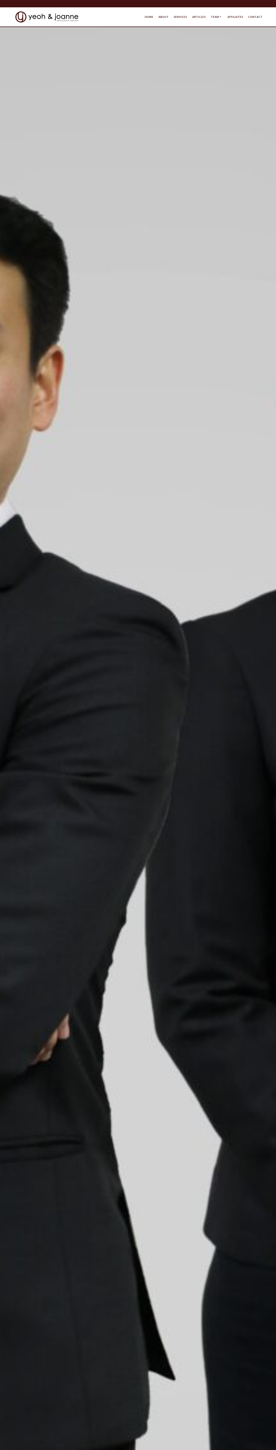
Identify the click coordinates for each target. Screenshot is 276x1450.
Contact (255, 17)
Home (149, 17)
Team (215, 17)
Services (180, 17)
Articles (199, 17)
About (163, 17)
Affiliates (235, 17)
